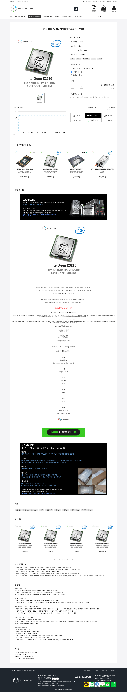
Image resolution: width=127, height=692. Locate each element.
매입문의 (109, 1)
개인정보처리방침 (87, 670)
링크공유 (78, 120)
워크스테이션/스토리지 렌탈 (51, 16)
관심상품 (109, 120)
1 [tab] (54, 185)
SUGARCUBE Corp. (62, 689)
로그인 (84, 1)
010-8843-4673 (105, 677)
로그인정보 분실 (96, 1)
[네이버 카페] (107, 686)
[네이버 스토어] (113, 686)
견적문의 (103, 1)
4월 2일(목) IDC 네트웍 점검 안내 (26, 670)
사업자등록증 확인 (55, 679)
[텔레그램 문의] (97, 686)
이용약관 (96, 670)
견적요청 (108, 115)
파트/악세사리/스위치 (34, 16)
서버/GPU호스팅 (66, 16)
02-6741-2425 (83, 676)
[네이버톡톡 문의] (91, 686)
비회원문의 (115, 1)
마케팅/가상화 (78, 16)
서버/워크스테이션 (20, 16)
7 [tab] (70, 185)
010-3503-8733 (108, 678)
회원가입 (89, 1)
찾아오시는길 (104, 670)
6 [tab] (67, 185)
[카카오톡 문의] (86, 686)
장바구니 (78, 115)
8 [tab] (72, 185)
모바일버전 (26, 1)
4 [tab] (62, 185)
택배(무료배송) (77, 72)
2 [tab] (57, 185)
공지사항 (13, 670)
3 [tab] (59, 185)
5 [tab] (65, 185)
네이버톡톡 (94, 120)
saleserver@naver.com (28, 658)
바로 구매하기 (93, 115)
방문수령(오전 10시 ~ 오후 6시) (83, 68)
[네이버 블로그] (102, 686)
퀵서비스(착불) (77, 75)
